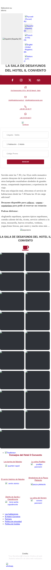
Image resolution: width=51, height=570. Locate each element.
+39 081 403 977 (14, 539)
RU (25, 21)
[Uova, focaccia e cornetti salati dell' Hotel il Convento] (25, 439)
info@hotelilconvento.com (34, 100)
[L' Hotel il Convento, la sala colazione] (12, 301)
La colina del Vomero (38, 498)
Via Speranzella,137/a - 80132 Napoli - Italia (25, 90)
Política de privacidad (13, 521)
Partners (8, 519)
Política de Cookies (12, 524)
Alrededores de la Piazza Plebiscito (38, 478)
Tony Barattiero (14, 556)
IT (25, 61)
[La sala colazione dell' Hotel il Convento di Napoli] (38, 360)
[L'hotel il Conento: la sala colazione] (12, 341)
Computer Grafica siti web (32, 556)
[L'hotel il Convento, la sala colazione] (38, 341)
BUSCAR (25, 162)
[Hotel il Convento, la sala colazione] (38, 301)
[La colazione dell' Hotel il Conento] (38, 281)
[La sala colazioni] (12, 419)
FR (25, 40)
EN (25, 52)
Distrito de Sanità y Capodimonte (12, 498)
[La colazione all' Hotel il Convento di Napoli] (38, 262)
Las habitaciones (11, 514)
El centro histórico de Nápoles (13, 479)
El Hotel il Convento (12, 516)
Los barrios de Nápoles (13, 461)
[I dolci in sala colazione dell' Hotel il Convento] (38, 321)
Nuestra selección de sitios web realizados (25, 558)
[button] (42, 561)
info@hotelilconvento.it (16, 100)
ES (20, 39)
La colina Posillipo (38, 461)
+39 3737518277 (25, 118)
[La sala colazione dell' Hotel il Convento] (12, 262)
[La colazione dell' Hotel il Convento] (12, 281)
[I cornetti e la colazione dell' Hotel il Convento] (12, 321)
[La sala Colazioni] (38, 419)
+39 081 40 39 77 (25, 109)
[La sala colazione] (38, 380)
